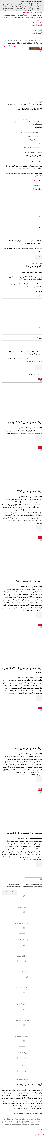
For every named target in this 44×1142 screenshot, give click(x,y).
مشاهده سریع (39, 443)
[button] (39, 438)
